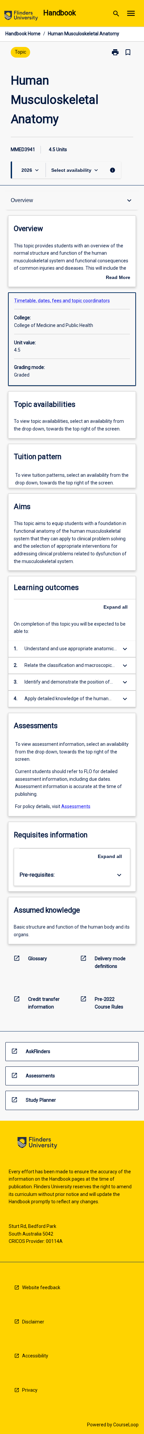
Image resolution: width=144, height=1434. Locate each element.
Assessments (75, 806)
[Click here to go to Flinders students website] (21, 17)
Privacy (30, 1390)
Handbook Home (23, 33)
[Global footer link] (37, 1144)
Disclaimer (33, 1321)
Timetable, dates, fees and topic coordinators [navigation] (62, 300)
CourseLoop (126, 1424)
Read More (118, 278)
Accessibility (35, 1355)
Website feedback (41, 1287)
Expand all (115, 607)
